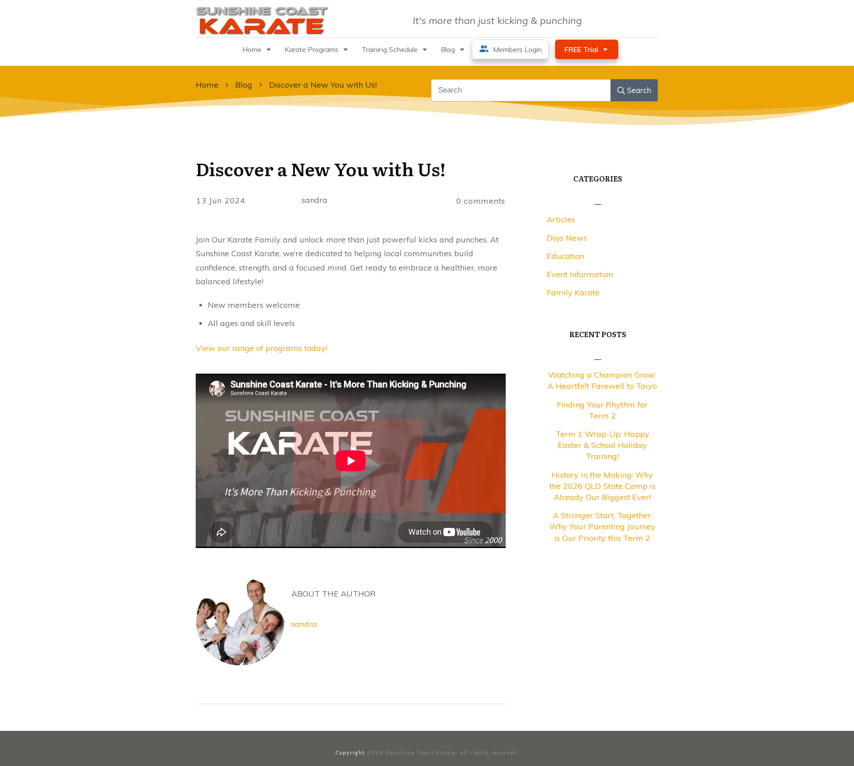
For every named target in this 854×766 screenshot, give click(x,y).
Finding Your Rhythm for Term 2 (602, 410)
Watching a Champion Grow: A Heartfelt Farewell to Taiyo (602, 380)
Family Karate (573, 292)
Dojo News (567, 238)
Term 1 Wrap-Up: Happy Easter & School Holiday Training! (602, 445)
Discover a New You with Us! (321, 168)
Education (565, 256)
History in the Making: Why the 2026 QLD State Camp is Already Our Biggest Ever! (602, 486)
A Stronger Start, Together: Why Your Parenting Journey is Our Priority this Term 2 (602, 526)
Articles (561, 219)
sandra (304, 624)
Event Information (580, 274)
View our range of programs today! (261, 348)
